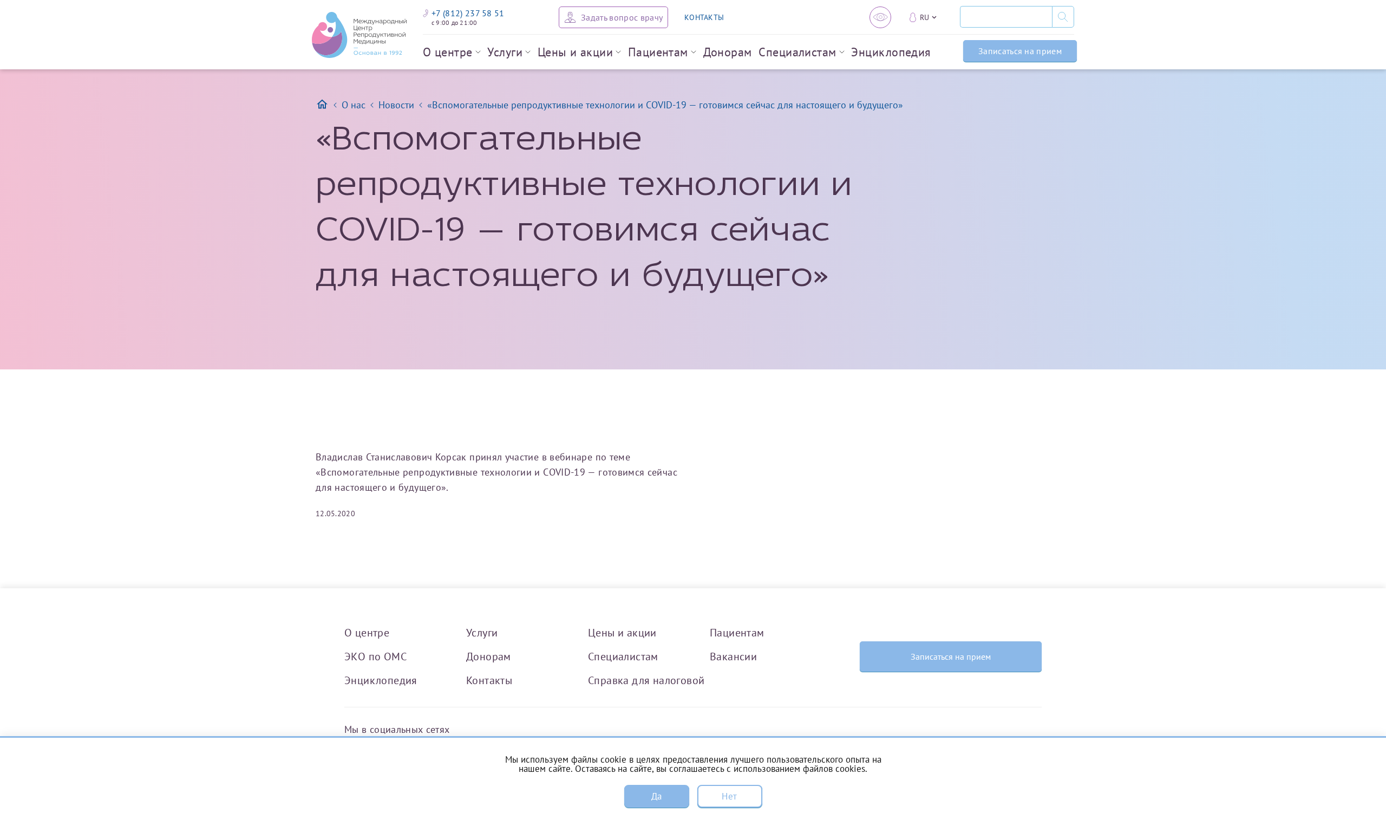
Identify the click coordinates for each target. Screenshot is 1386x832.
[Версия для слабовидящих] (880, 17)
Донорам (727, 52)
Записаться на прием (1020, 51)
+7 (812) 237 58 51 (468, 13)
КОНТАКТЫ (704, 17)
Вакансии (733, 656)
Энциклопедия (890, 52)
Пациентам (658, 52)
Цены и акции (575, 52)
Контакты (489, 680)
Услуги (504, 52)
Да (656, 796)
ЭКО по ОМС (375, 656)
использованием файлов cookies (799, 769)
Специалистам (797, 52)
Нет (729, 796)
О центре (448, 52)
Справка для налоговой (646, 680)
